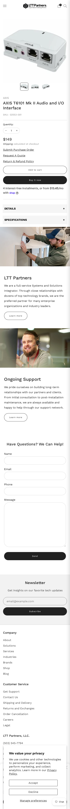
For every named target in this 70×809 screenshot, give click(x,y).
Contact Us (10, 697)
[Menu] (4, 6)
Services (8, 651)
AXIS (6, 97)
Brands (7, 662)
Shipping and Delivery (17, 702)
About (7, 640)
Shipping (8, 144)
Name (8, 453)
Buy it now (35, 180)
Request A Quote (14, 155)
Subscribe (35, 611)
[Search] (65, 5)
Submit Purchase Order (18, 149)
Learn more (15, 316)
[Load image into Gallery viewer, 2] (35, 87)
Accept (33, 783)
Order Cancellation (15, 714)
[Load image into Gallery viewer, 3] (46, 87)
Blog (6, 673)
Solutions (9, 645)
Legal (6, 725)
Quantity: (8, 124)
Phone (8, 484)
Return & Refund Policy (18, 161)
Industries (9, 656)
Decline (33, 792)
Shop (6, 668)
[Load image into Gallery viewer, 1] (24, 87)
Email (7, 469)
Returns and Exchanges (18, 708)
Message (9, 499)
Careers (8, 719)
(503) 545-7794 (13, 743)
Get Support (11, 691)
